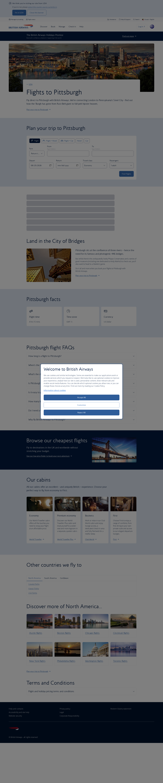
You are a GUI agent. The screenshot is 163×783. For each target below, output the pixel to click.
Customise (81, 405)
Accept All (81, 397)
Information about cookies (55, 390)
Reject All (81, 412)
